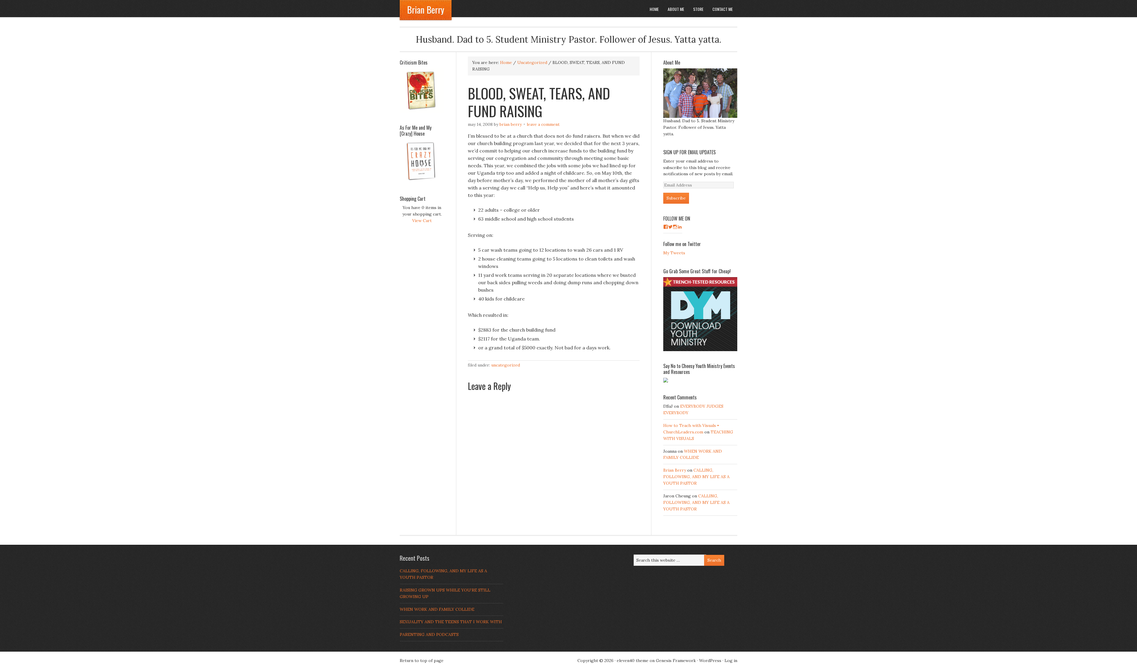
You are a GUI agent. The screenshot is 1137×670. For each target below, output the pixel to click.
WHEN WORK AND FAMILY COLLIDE (437, 609)
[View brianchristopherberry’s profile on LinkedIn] (679, 226)
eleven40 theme (632, 660)
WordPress (710, 660)
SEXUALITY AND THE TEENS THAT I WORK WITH (451, 621)
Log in (731, 660)
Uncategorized (505, 365)
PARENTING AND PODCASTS (429, 634)
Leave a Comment (543, 124)
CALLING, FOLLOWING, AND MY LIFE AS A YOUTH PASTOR (696, 476)
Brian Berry (425, 9)
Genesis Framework (676, 660)
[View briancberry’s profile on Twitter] (670, 226)
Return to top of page (422, 660)
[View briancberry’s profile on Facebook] (665, 226)
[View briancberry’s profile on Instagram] (675, 226)
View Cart (422, 220)
